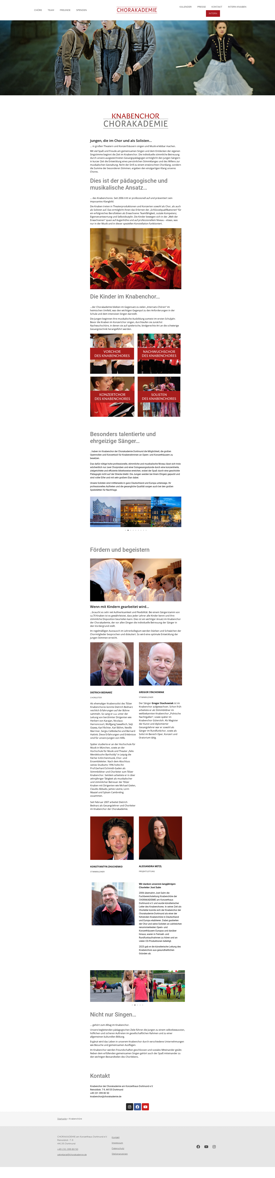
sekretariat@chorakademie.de (72, 1154)
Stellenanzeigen (120, 1154)
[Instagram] (129, 1106)
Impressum (117, 1142)
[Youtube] (145, 1106)
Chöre (38, 10)
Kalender (186, 6)
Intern (213, 13)
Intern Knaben (237, 6)
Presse (201, 6)
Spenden (81, 10)
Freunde (65, 10)
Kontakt (217, 6)
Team (51, 10)
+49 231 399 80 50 (67, 1149)
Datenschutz (118, 1148)
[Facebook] (137, 1106)
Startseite (62, 1118)
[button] (93, 512)
